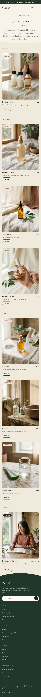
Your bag (4, 620)
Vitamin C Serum (9, 172)
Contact (4, 653)
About (4, 649)
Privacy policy (6, 676)
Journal (4, 630)
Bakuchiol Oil (7, 234)
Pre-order (6, 109)
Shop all (4, 610)
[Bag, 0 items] (32, 8)
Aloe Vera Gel (7, 490)
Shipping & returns (8, 669)
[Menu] (37, 8)
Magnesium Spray (9, 428)
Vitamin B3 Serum (9, 296)
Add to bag (7, 570)
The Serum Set (8, 102)
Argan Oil (6, 367)
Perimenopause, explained (10, 633)
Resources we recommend (10, 640)
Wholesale (5, 656)
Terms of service (7, 673)
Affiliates (4, 660)
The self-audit (6, 636)
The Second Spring (9, 561)
